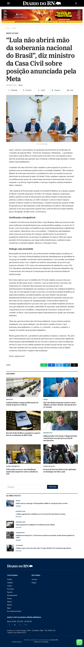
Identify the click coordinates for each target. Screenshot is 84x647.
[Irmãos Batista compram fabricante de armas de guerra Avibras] (23, 387)
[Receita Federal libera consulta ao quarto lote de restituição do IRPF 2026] (23, 420)
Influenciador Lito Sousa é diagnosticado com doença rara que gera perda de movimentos (60, 438)
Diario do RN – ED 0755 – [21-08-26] (19, 621)
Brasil (21, 85)
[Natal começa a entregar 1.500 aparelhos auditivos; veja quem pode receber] (10, 503)
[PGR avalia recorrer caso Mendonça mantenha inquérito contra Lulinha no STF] (23, 454)
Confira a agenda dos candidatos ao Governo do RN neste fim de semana (40, 514)
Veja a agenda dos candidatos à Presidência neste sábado (35, 525)
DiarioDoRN (54, 640)
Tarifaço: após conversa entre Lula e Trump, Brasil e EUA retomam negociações (43, 548)
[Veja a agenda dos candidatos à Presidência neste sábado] (10, 524)
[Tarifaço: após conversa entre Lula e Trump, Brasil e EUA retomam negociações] (10, 547)
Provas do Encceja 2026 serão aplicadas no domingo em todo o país (59, 470)
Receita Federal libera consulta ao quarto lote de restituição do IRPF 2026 (23, 434)
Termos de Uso (17, 642)
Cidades (18, 506)
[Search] (76, 3)
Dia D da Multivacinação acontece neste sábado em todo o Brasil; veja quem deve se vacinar (60, 405)
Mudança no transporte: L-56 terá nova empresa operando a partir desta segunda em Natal (45, 536)
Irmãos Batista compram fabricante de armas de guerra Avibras (22, 404)
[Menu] (8, 3)
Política (18, 516)
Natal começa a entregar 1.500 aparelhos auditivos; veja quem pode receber (42, 503)
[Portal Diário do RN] (42, 3)
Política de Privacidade (41, 642)
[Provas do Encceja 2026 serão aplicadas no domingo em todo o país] (60, 454)
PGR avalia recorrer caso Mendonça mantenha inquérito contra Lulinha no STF (22, 471)
